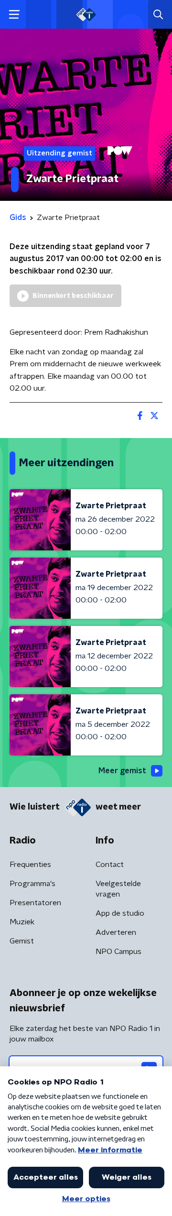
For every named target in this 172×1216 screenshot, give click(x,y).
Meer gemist (122, 771)
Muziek (22, 922)
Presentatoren (35, 903)
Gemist (22, 941)
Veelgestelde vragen (118, 889)
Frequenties (30, 864)
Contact (110, 864)
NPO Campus (118, 951)
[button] (14, 14)
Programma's (32, 883)
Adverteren (116, 932)
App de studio (120, 913)
